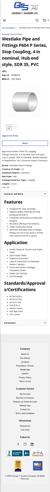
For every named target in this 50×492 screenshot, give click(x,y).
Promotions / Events (25, 366)
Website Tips (25, 405)
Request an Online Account (25, 402)
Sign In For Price (10, 135)
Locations (25, 362)
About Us (25, 354)
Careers (25, 373)
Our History (25, 358)
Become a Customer (25, 398)
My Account (25, 394)
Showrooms (25, 426)
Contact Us (25, 409)
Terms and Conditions (25, 413)
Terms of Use (25, 381)
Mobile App (25, 369)
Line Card (25, 430)
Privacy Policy (25, 377)
